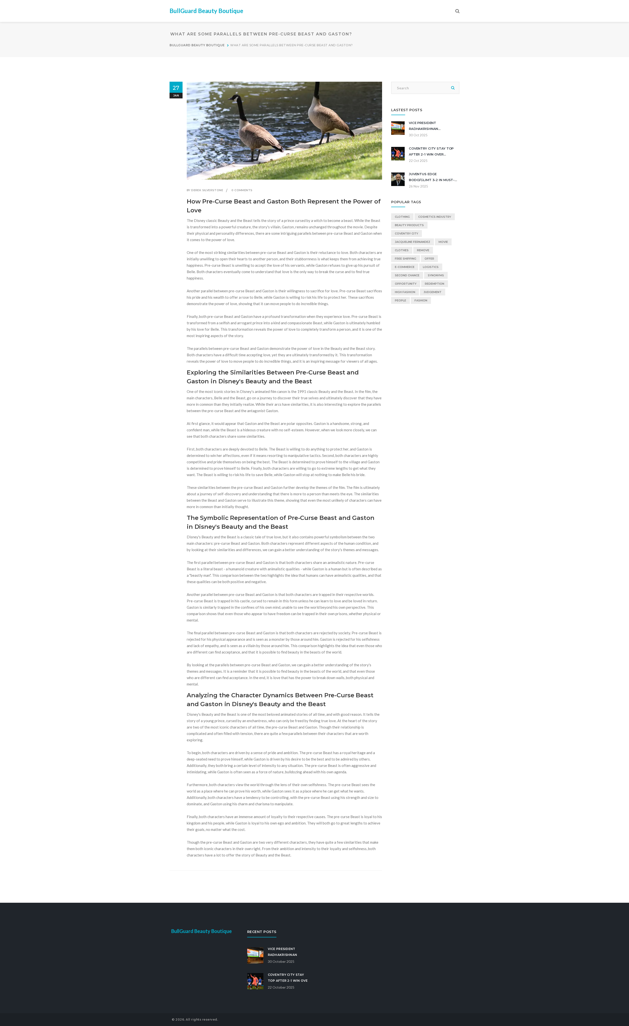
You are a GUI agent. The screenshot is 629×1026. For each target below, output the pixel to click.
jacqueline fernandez (412, 242)
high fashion (405, 292)
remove (423, 250)
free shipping (405, 258)
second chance (407, 275)
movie (443, 242)
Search (453, 88)
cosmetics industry (434, 216)
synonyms (436, 275)
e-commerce (405, 267)
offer (429, 258)
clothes (402, 250)
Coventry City (406, 233)
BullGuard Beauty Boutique (206, 10)
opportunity (405, 283)
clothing (402, 216)
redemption (434, 283)
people (400, 300)
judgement (433, 292)
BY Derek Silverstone (205, 190)
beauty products (409, 225)
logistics (431, 267)
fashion (421, 300)
